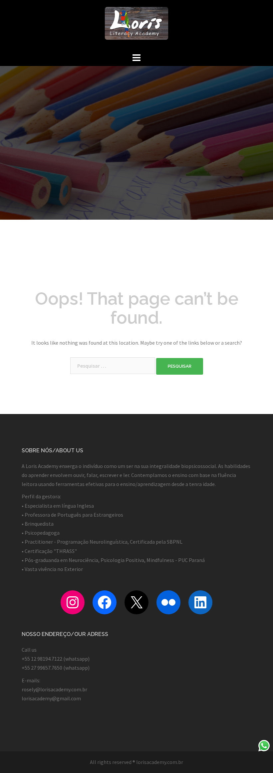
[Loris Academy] (136, 25)
